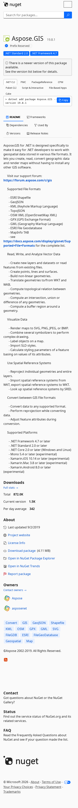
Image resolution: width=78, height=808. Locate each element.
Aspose (17, 598)
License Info (16, 543)
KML (9, 629)
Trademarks (12, 792)
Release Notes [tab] (39, 133)
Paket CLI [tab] (11, 87)
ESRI (25, 635)
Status (9, 711)
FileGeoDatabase (46, 635)
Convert (11, 623)
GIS (24, 623)
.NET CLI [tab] (10, 82)
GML (44, 629)
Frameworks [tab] (38, 117)
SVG (55, 629)
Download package (22, 551)
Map (29, 641)
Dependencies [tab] (18, 125)
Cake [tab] (8, 93)
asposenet (19, 608)
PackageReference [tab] (42, 82)
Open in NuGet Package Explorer (31, 558)
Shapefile (57, 623)
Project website (19, 535)
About (35, 782)
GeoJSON (39, 623)
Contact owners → (15, 590)
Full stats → (10, 487)
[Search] (68, 15)
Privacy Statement (48, 787)
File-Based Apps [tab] (58, 87)
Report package (19, 574)
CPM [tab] (60, 82)
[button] (63, 100)
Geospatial (13, 641)
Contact (10, 693)
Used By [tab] (42, 125)
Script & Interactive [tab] (32, 87)
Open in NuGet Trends (24, 566)
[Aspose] (7, 598)
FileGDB (11, 635)
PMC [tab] (23, 82)
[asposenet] (7, 608)
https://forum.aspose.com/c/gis (27, 180)
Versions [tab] (14, 133)
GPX (32, 629)
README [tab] (14, 117)
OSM (20, 629)
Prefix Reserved (20, 46)
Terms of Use (51, 782)
